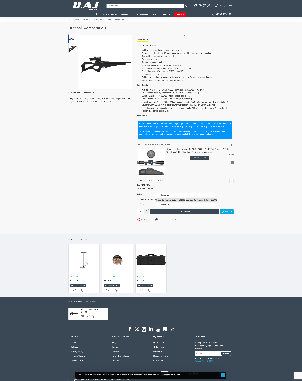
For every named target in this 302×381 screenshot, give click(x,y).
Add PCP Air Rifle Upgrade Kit (153, 145)
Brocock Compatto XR (90, 310)
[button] (73, 37)
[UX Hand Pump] (84, 260)
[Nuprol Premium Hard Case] (151, 260)
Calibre (139, 194)
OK (223, 375)
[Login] (196, 6)
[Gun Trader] (172, 329)
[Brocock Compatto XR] (74, 313)
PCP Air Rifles (99, 19)
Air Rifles (86, 19)
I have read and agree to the (207, 360)
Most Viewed (92, 302)
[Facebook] (129, 329)
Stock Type (141, 204)
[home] (69, 19)
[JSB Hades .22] (117, 260)
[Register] (200, 6)
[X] (136, 329)
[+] (146, 210)
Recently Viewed (76, 302)
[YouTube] (158, 329)
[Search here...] (186, 6)
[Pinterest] (165, 329)
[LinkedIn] (151, 329)
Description (142, 39)
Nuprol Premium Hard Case (147, 277)
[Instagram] (144, 329)
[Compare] (208, 6)
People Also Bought (78, 240)
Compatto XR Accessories (146, 199)
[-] (146, 213)
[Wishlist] (204, 6)
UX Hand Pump (76, 277)
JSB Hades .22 (109, 277)
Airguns (77, 19)
